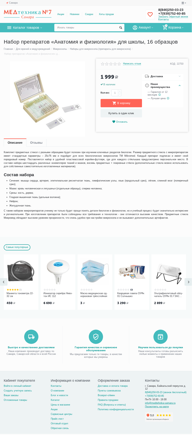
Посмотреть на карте (157, 406)
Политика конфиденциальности (116, 409)
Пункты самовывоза (109, 390)
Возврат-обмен (106, 395)
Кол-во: (105, 92)
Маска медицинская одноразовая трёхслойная (93, 295)
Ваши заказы (11, 395)
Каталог (55, 400)
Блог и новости (59, 395)
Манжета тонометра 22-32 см (20, 295)
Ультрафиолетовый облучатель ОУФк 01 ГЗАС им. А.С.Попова (168, 295)
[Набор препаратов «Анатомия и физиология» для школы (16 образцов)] (47, 99)
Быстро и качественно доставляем (31, 347)
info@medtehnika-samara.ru (160, 403)
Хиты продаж (106, 14)
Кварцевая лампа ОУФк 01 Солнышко (130, 295)
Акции (60, 14)
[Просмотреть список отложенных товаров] (150, 16)
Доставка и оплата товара (112, 385)
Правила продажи (108, 400)
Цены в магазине (60, 404)
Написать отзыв (132, 63)
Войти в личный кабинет (17, 385)
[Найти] (120, 27)
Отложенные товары (15, 400)
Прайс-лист (57, 418)
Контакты (163, 19)
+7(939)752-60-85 (171, 13)
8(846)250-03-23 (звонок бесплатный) (165, 392)
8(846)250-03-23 (170, 10)
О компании (57, 390)
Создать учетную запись (18, 390)
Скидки (89, 14)
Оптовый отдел (59, 423)
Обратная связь (60, 428)
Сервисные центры (61, 414)
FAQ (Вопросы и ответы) (112, 404)
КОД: (173, 63)
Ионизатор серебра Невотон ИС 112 (57, 295)
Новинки (74, 14)
